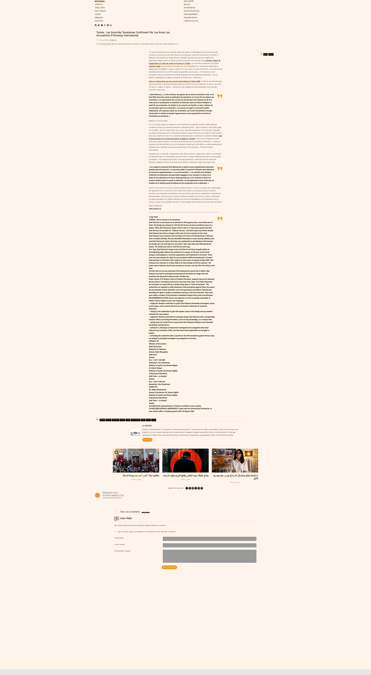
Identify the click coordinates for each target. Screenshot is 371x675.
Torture (148, 419)
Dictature (108, 419)
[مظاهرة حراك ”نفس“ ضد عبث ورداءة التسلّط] (136, 460)
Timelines (99, 8)
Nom (119, 538)
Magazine (188, 1)
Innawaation (190, 18)
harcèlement (115, 419)
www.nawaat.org (155, 209)
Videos (98, 5)
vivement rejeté (154, 66)
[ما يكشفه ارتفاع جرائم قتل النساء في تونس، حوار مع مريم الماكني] (235, 460)
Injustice (122, 419)
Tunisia (154, 419)
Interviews (189, 8)
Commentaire (122, 551)
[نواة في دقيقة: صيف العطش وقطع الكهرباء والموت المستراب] (185, 460)
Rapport (143, 419)
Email (120, 544)
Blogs (186, 5)
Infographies (190, 14)
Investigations (191, 11)
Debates (98, 18)
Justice (128, 419)
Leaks (97, 14)
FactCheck (100, 11)
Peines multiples (135, 419)
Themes (271, 54)
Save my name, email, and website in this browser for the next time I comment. (147, 532)
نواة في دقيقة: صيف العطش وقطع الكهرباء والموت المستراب (186, 475)
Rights (265, 54)
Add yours (145, 511)
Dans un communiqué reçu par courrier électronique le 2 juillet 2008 (174, 81)
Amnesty (102, 419)
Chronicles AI (190, 21)
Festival (99, 21)
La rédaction (113, 40)
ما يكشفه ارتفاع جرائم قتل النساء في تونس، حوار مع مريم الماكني (235, 477)
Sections (99, 1)
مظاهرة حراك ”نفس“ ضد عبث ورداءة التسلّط (141, 475)
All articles (147, 439)
